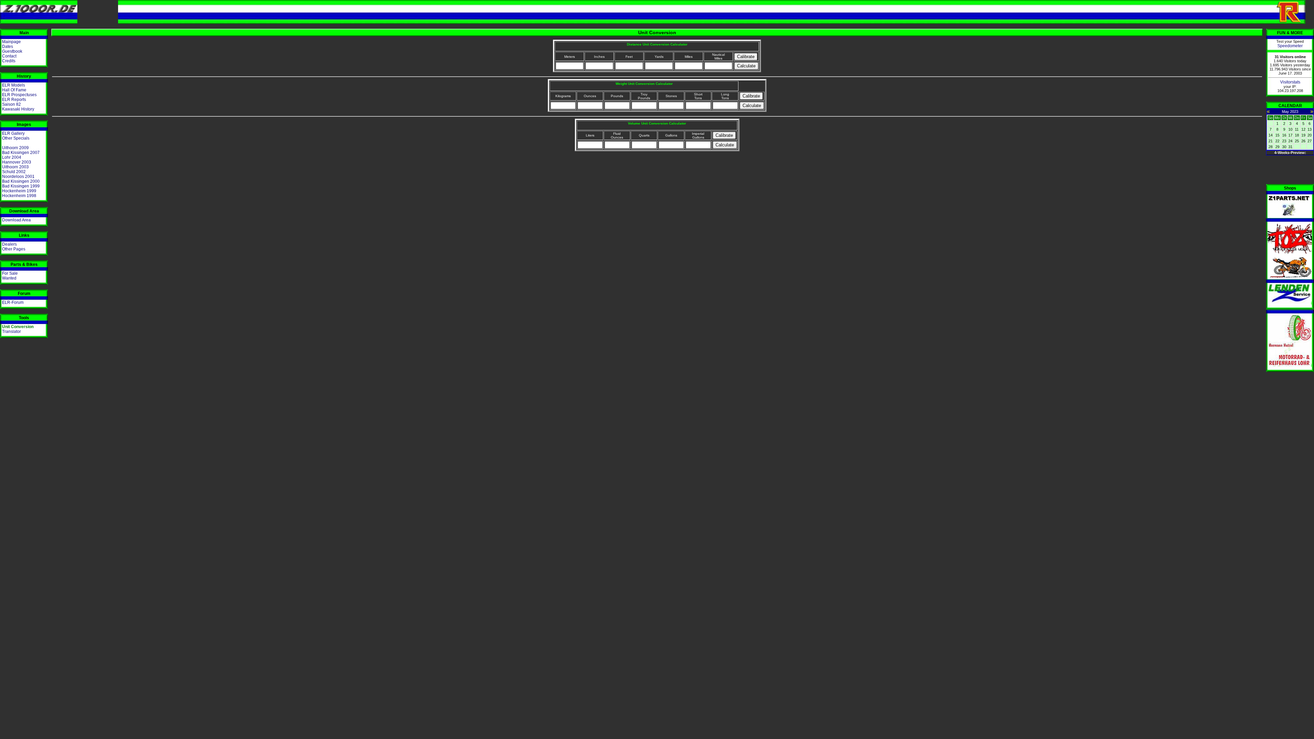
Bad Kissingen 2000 (21, 181)
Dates (7, 46)
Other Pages (13, 249)
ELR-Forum (13, 302)
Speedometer (1290, 45)
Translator (11, 331)
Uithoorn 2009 (15, 147)
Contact (9, 56)
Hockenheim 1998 (19, 195)
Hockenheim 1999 (19, 191)
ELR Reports (14, 99)
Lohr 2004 (11, 157)
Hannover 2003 (16, 162)
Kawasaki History (18, 109)
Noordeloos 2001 (18, 176)
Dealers (9, 244)
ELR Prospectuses (19, 94)
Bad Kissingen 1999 (21, 186)
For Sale (10, 273)
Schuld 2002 (14, 171)
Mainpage (11, 41)
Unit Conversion (18, 326)
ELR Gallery (13, 133)
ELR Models (13, 85)
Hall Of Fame (14, 90)
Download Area (16, 220)
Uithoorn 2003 (15, 167)
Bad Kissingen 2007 (21, 152)
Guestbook (12, 51)
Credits (8, 61)
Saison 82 (11, 104)
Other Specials (15, 138)
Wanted (9, 278)
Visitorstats (1290, 82)
